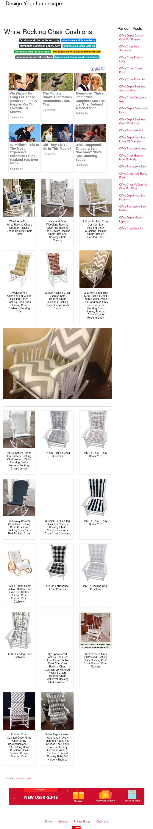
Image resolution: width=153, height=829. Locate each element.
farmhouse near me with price (32, 51)
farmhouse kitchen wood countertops (76, 57)
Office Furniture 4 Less (132, 148)
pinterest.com (24, 778)
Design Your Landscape (34, 3)
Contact (63, 821)
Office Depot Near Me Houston (132, 197)
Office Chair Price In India (131, 59)
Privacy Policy (82, 821)
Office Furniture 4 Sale (132, 166)
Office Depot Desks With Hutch (133, 110)
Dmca (48, 821)
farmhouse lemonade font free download (76, 51)
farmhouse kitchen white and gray (39, 40)
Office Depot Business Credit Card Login (132, 121)
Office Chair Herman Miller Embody (131, 157)
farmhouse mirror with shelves (34, 57)
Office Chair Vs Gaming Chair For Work (133, 186)
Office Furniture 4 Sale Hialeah (132, 208)
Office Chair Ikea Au (131, 228)
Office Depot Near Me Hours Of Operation (132, 139)
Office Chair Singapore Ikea (132, 99)
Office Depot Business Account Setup (132, 88)
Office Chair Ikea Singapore (129, 48)
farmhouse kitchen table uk (79, 46)
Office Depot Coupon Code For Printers (131, 37)
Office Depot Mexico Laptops (131, 219)
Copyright (102, 821)
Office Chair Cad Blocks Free (133, 175)
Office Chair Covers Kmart (130, 70)
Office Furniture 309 (131, 130)
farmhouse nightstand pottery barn (40, 46)
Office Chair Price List (132, 79)
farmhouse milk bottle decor (78, 40)
